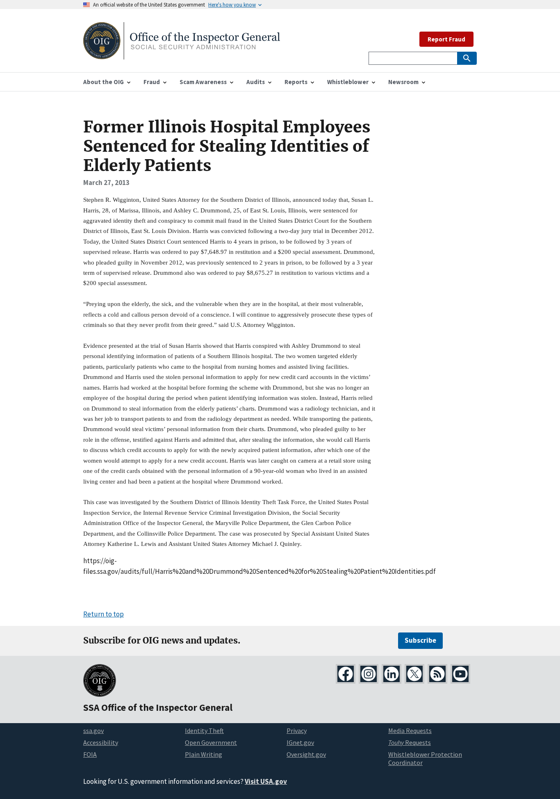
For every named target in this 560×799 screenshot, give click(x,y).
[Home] (181, 54)
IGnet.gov (300, 742)
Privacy (297, 730)
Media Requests (410, 730)
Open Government (211, 742)
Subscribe (420, 640)
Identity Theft (204, 730)
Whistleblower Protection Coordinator (425, 758)
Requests (409, 742)
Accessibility (100, 742)
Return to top (103, 614)
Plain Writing (203, 754)
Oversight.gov (306, 754)
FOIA (90, 754)
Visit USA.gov (266, 781)
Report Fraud (446, 39)
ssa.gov (93, 730)
